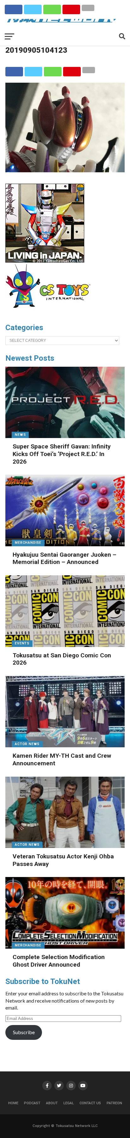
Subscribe (24, 1032)
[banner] (44, 261)
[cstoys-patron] (50, 311)
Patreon (114, 1103)
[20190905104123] (65, 170)
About (52, 1103)
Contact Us (90, 1103)
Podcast (32, 1103)
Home (13, 1103)
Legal (68, 1103)
